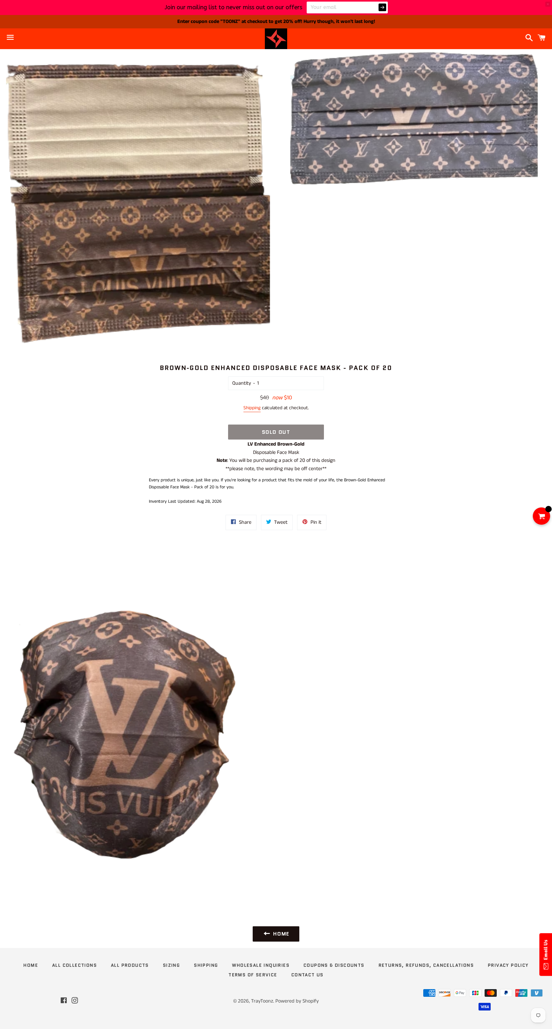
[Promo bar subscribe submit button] (382, 7)
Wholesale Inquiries (260, 965)
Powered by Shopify (297, 1001)
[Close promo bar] (547, 4)
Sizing (171, 965)
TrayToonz (262, 1001)
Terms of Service (252, 975)
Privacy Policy (508, 965)
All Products (130, 965)
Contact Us (307, 975)
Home (30, 965)
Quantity (241, 383)
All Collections (74, 965)
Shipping (252, 407)
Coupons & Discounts (333, 965)
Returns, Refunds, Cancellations (426, 965)
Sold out (276, 432)
